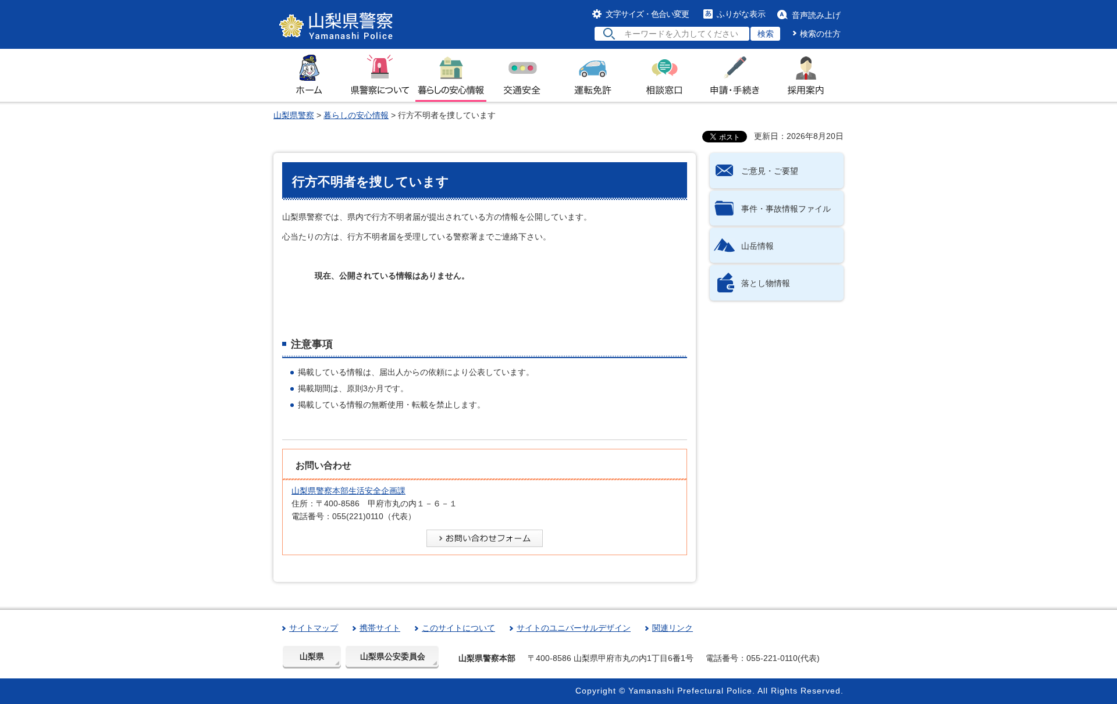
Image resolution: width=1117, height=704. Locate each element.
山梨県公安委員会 (392, 656)
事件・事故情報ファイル (786, 208)
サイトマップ (313, 627)
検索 (765, 33)
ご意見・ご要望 (769, 171)
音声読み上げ (816, 15)
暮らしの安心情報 (356, 115)
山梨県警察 (293, 115)
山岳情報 (757, 246)
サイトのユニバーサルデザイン (574, 627)
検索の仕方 (820, 33)
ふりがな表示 (741, 14)
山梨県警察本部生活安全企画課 (348, 490)
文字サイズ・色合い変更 (647, 14)
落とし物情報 (765, 283)
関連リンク (672, 627)
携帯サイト (380, 627)
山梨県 (312, 656)
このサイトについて (458, 627)
